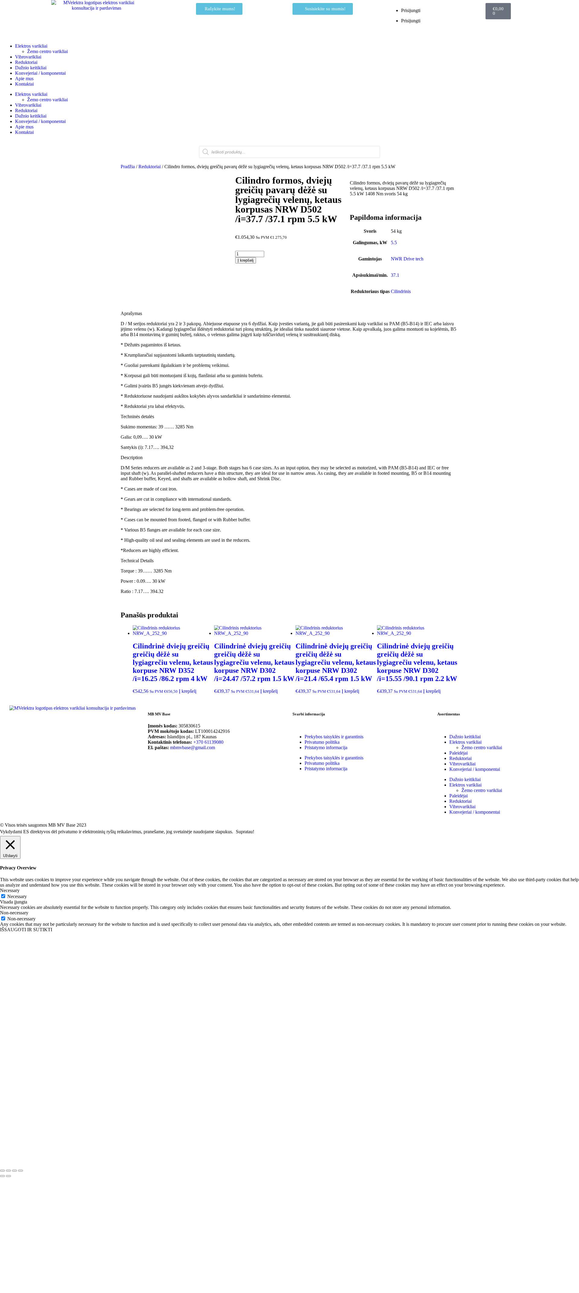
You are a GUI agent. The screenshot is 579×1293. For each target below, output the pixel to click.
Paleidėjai (458, 752)
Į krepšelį (246, 260)
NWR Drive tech (407, 258)
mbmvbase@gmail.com (192, 747)
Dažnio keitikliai (30, 67)
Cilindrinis (401, 291)
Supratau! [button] (245, 831)
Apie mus (24, 78)
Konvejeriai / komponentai (40, 73)
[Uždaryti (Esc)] (20, 1171)
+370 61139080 (208, 742)
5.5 (394, 242)
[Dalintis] (14, 1171)
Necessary (17, 896)
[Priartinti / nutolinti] (2, 1171)
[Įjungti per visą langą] (8, 1171)
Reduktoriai (26, 62)
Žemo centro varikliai (47, 51)
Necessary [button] (10, 890)
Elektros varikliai (31, 46)
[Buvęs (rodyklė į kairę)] (2, 1176)
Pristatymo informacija (326, 747)
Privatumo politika (322, 742)
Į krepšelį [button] (187, 691)
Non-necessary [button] (14, 912)
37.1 (395, 275)
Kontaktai (24, 84)
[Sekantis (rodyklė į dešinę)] (8, 1176)
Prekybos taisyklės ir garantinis (334, 736)
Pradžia (128, 166)
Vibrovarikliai (28, 56)
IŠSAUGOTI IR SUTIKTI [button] (26, 929)
